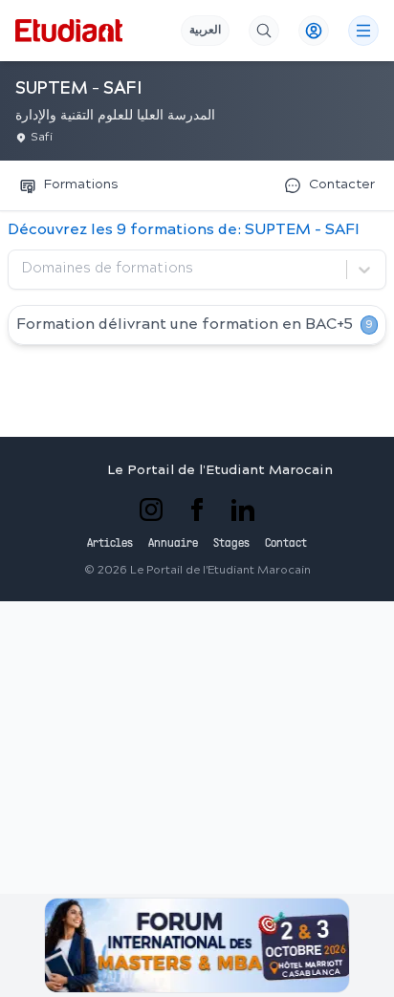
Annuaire (173, 544)
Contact (286, 544)
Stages (231, 544)
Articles (110, 544)
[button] (197, 945)
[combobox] (24, 269)
